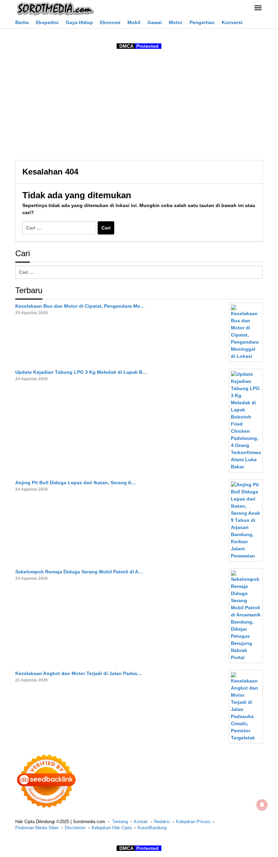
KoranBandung (152, 827)
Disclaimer (75, 827)
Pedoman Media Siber (37, 827)
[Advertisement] (139, 105)
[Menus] (258, 8)
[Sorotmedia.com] (54, 8)
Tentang (120, 821)
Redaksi (162, 821)
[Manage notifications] (262, 804)
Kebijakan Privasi (193, 821)
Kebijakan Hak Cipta (112, 827)
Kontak (141, 821)
